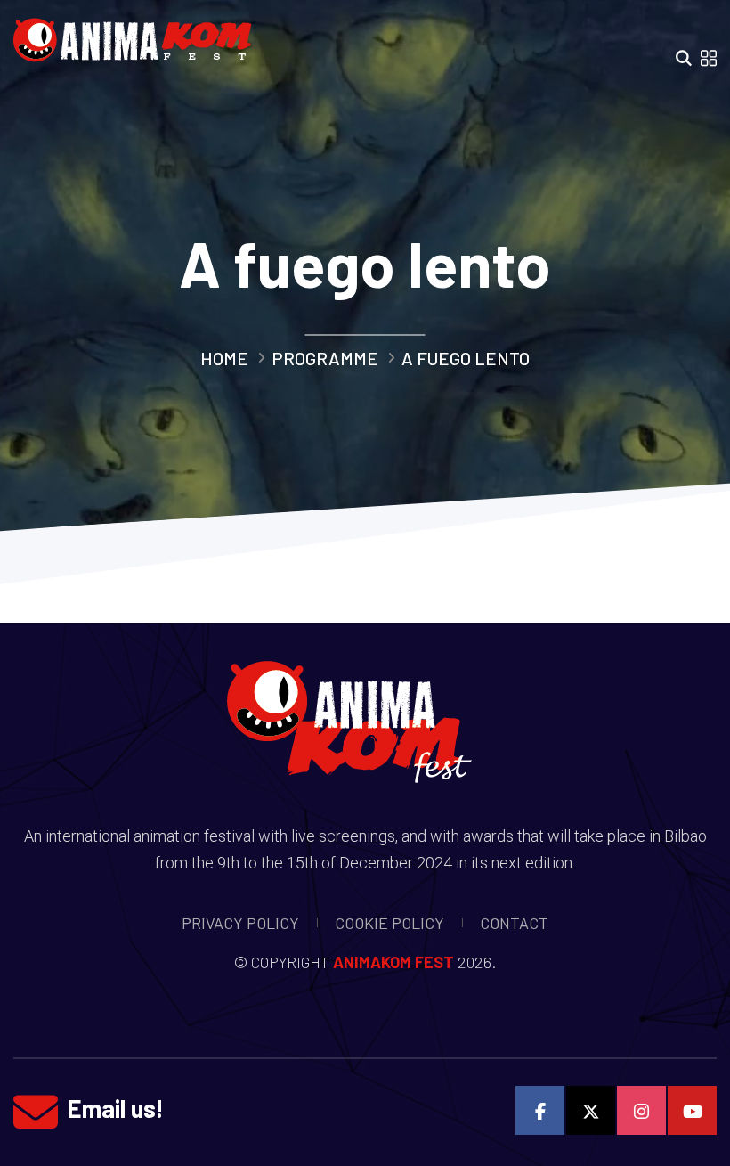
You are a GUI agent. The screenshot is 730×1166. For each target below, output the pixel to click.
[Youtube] (692, 1110)
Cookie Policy (389, 923)
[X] (590, 1110)
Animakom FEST (393, 962)
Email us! (115, 1108)
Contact (514, 923)
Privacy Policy (240, 923)
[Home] (138, 34)
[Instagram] (641, 1110)
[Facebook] (539, 1110)
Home (224, 358)
